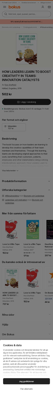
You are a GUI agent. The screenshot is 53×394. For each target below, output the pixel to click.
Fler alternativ (26, 389)
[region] (26, 367)
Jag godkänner (26, 381)
